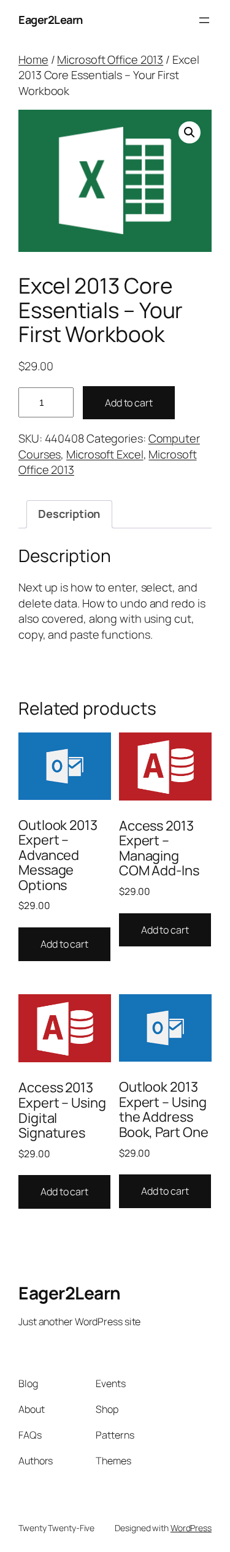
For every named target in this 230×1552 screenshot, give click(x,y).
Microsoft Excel (105, 454)
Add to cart (129, 402)
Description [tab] (69, 513)
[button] (189, 132)
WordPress (191, 1528)
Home (33, 59)
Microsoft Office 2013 (110, 59)
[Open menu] (204, 20)
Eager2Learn (50, 19)
